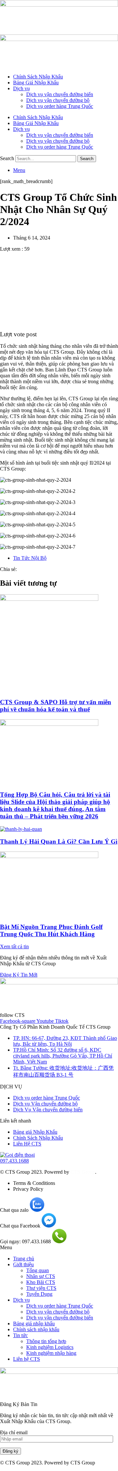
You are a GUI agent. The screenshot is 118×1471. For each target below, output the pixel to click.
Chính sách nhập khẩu (36, 1329)
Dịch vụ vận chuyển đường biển (59, 94)
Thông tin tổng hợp (46, 1341)
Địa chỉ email (14, 1432)
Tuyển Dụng (39, 1294)
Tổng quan (37, 1270)
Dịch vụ (21, 88)
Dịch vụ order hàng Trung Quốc (59, 106)
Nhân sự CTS (40, 1276)
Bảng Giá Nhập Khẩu (36, 82)
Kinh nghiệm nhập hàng (51, 1353)
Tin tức (20, 1335)
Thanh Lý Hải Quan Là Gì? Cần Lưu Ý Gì (58, 841)
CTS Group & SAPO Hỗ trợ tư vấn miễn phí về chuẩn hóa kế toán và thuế (55, 706)
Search (7, 158)
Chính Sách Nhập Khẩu (38, 76)
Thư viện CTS (41, 1288)
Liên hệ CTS (26, 1359)
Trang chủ (23, 1258)
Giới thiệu (23, 1264)
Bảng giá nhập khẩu (34, 1323)
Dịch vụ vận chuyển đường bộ (57, 100)
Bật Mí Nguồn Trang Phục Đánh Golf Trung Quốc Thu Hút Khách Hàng (51, 930)
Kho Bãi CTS (40, 1282)
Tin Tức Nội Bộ (30, 558)
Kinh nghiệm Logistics (49, 1347)
